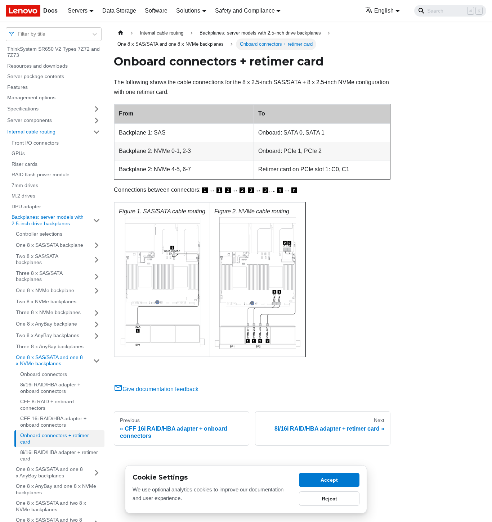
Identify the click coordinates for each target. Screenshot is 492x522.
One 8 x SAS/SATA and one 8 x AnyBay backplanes (49, 473)
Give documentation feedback (160, 389)
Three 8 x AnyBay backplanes (50, 347)
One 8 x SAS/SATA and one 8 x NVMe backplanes (49, 360)
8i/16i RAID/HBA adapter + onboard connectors (50, 388)
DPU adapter (26, 206)
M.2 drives (23, 196)
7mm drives (25, 185)
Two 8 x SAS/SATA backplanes (37, 259)
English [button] (384, 11)
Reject (329, 498)
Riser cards (24, 164)
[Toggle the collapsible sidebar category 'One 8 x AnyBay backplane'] (96, 324)
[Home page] (121, 32)
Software (156, 11)
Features (17, 87)
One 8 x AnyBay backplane (46, 324)
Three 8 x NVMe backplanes (48, 313)
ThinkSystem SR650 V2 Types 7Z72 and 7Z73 (53, 52)
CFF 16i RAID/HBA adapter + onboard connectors (53, 422)
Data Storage (119, 11)
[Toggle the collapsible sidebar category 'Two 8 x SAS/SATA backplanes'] (96, 259)
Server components (29, 120)
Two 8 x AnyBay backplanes (47, 336)
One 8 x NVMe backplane (45, 290)
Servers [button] (78, 11)
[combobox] (18, 34)
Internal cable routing (31, 132)
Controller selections (39, 234)
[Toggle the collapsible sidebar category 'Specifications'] (96, 109)
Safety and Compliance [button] (245, 11)
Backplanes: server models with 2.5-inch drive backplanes (48, 220)
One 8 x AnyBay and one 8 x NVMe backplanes (56, 490)
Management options (31, 98)
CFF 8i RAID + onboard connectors (47, 405)
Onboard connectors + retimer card (54, 439)
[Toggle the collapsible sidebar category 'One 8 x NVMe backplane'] (96, 290)
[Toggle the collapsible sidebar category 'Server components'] (96, 120)
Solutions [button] (188, 11)
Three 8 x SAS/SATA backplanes (39, 276)
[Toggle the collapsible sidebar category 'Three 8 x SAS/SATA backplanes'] (96, 276)
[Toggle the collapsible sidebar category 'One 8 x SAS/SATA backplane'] (96, 245)
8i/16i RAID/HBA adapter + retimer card (59, 456)
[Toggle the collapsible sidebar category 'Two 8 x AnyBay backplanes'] (96, 336)
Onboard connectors (43, 374)
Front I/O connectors (35, 143)
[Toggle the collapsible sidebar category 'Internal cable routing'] (96, 132)
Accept (329, 480)
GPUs (18, 153)
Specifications (23, 109)
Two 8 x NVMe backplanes (46, 301)
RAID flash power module (41, 175)
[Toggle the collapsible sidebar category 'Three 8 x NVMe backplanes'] (96, 313)
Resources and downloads (37, 66)
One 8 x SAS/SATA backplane (49, 245)
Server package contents (35, 77)
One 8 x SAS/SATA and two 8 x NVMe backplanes (51, 506)
